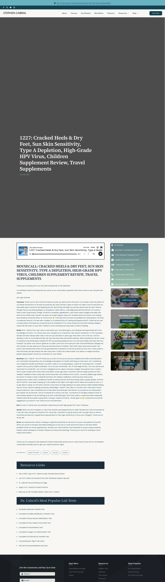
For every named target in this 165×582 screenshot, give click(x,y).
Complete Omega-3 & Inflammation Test (35, 532)
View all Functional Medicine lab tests (33, 546)
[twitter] (7, 7)
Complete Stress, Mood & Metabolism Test (35, 518)
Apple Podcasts (33, 452)
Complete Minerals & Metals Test (31, 509)
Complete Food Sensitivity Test (31, 527)
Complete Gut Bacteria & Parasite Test (34, 536)
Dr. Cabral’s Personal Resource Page (33, 483)
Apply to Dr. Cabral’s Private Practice (33, 487)
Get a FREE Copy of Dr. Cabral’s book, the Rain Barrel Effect (42, 474)
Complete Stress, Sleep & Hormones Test (35, 523)
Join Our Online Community (29, 478)
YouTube (55, 452)
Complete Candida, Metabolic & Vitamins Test (36, 514)
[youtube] (10, 7)
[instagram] (14, 7)
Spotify (45, 452)
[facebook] (3, 7)
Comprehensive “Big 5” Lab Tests (31, 541)
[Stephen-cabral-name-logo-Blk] (15, 12)
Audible (65, 452)
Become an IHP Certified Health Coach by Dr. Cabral (39, 492)
